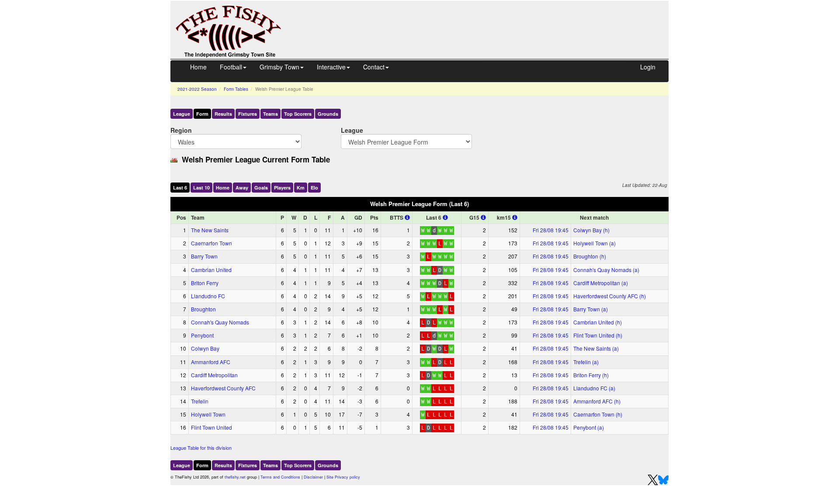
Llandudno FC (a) (594, 388)
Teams (270, 113)
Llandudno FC (208, 296)
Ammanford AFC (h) (597, 401)
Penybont (202, 335)
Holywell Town (208, 414)
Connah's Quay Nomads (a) (606, 269)
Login (647, 66)
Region (181, 130)
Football (231, 66)
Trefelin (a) (586, 361)
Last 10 (201, 187)
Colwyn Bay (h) (591, 230)
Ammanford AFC (210, 361)
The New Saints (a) (596, 348)
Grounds (328, 113)
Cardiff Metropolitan (214, 375)
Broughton (203, 309)
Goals (261, 187)
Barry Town (204, 256)
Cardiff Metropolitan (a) (600, 282)
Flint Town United (211, 427)
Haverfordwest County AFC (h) (609, 296)
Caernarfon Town (211, 243)
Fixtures (247, 113)
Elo (314, 187)
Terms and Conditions (280, 477)
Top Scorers (298, 113)
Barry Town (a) (590, 309)
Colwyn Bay (205, 348)
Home (198, 66)
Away (242, 187)
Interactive (331, 66)
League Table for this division (201, 447)
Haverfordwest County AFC (223, 388)
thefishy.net (235, 477)
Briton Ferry (204, 282)
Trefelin (199, 401)
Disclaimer (313, 477)
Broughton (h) (589, 256)
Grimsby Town (279, 66)
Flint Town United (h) (597, 335)
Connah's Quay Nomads (220, 322)
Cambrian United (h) (597, 322)
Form (202, 113)
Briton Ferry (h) (591, 375)
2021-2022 (197, 89)
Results (223, 113)
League (181, 113)
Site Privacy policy (343, 477)
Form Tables (236, 89)
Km (301, 187)
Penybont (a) (588, 427)
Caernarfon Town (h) (597, 414)
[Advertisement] (483, 21)
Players (282, 187)
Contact (374, 66)
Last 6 (180, 187)
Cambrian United (211, 269)
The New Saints (210, 230)
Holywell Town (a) (594, 243)
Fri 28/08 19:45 (551, 230)
